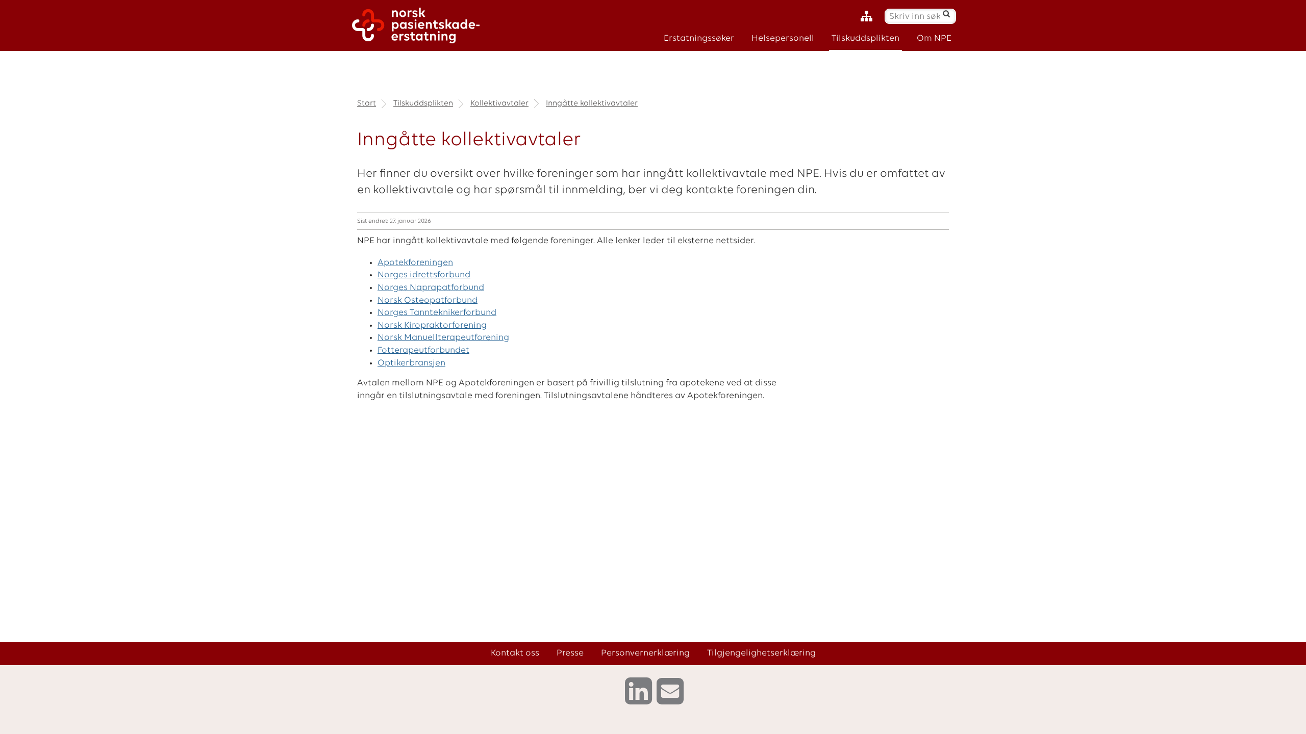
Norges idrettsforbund (424, 275)
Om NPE (934, 38)
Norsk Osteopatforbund (428, 300)
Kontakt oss (515, 653)
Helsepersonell (782, 38)
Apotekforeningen (415, 262)
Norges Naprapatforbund (431, 287)
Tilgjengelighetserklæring (761, 653)
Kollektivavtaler (499, 103)
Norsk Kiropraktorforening (432, 325)
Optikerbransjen (411, 363)
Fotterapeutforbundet (423, 350)
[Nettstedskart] (869, 16)
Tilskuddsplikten (865, 38)
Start (366, 103)
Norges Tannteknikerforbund (437, 312)
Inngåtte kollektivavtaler (592, 103)
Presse (570, 653)
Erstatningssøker (699, 38)
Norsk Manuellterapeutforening (443, 337)
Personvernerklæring (645, 653)
